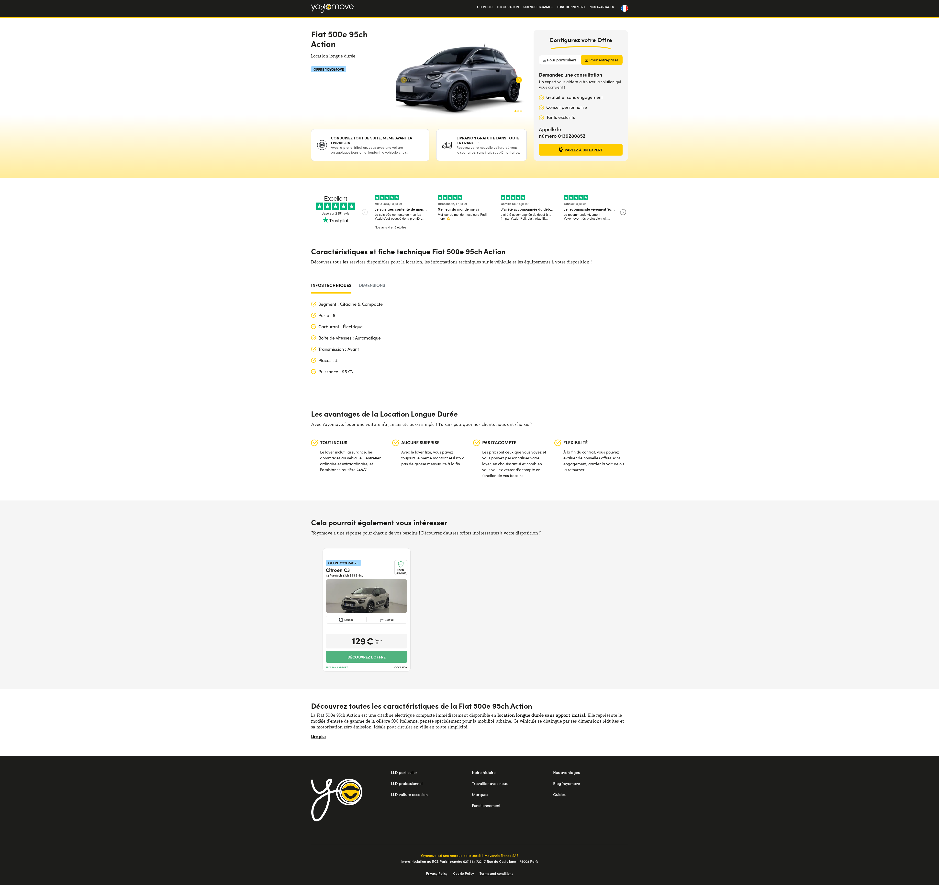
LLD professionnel (407, 783)
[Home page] (336, 800)
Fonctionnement (486, 805)
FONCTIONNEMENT (571, 6)
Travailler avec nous (490, 783)
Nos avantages (566, 772)
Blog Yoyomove (566, 783)
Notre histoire (484, 772)
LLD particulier (404, 772)
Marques (480, 794)
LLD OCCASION (508, 6)
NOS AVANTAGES (602, 6)
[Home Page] (332, 8)
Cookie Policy (463, 873)
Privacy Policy (436, 873)
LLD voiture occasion (409, 794)
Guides (559, 794)
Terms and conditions (496, 873)
